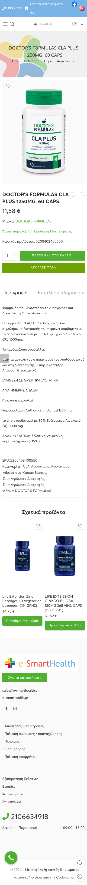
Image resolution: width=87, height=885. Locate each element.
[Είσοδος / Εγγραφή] (74, 24)
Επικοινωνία (11, 802)
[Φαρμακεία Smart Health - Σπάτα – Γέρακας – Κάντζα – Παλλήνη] (43, 24)
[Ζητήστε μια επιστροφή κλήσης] (79, 862)
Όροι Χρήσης (15, 749)
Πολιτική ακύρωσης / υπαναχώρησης (33, 734)
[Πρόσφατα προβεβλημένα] (79, 876)
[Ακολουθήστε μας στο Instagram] (15, 708)
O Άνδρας (31, 61)
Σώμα (48, 61)
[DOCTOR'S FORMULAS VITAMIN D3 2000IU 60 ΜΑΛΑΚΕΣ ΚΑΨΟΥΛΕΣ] (81, 195)
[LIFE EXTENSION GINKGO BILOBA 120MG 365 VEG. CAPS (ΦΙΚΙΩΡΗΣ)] (65, 556)
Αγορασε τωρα (43, 267)
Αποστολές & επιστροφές (24, 726)
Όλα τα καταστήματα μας (46, 8)
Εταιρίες (8, 786)
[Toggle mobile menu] (5, 24)
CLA (26, 466)
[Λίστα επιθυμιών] (8, 85)
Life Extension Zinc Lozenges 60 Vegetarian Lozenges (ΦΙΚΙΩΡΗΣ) (22, 601)
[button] (22, 621)
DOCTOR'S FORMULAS (34, 221)
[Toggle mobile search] (12, 24)
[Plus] (15, 253)
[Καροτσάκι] (82, 24)
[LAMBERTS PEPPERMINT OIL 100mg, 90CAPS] (72, 195)
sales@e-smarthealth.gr (20, 690)
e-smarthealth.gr (15, 697)
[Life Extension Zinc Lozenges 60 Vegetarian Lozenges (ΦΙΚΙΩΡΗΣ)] (22, 556)
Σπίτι (15, 61)
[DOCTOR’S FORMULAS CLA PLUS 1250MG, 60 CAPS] (43, 132)
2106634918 (14, 8)
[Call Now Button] (11, 857)
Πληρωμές (12, 741)
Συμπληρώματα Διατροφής (23, 479)
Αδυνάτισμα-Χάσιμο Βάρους (24, 472)
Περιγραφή (15, 293)
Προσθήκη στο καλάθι (52, 255)
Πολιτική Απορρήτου (20, 757)
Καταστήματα (12, 794)
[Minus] (15, 258)
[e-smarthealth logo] (40, 663)
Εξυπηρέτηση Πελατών (20, 779)
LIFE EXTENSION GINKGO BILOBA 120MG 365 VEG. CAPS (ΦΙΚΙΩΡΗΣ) (63, 603)
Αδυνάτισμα (66, 61)
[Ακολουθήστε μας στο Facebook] (6, 708)
